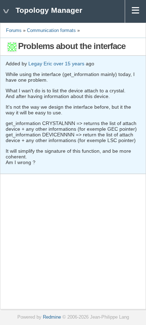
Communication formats (52, 30)
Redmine (52, 317)
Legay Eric (40, 63)
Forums (14, 30)
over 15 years (69, 63)
